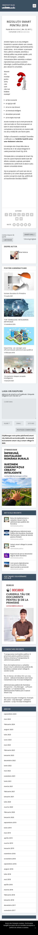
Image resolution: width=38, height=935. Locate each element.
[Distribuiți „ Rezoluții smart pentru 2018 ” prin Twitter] (10, 215)
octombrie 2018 (10, 859)
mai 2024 (7, 719)
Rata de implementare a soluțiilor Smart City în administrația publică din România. (18, 667)
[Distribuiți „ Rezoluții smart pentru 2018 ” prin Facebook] (6, 215)
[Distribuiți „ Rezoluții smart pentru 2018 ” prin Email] (17, 219)
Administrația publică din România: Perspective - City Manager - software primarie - (18, 687)
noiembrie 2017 (9, 910)
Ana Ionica (16, 29)
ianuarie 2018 (9, 900)
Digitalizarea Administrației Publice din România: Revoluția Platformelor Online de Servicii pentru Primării (21, 534)
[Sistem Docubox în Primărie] (19, 281)
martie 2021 (8, 786)
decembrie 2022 (10, 760)
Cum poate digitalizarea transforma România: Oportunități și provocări (19, 565)
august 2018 (8, 869)
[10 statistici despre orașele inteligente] (19, 364)
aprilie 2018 (8, 885)
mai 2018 (7, 879)
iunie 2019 (7, 828)
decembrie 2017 (10, 905)
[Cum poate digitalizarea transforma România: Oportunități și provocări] (6, 564)
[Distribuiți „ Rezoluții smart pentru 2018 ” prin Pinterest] (23, 215)
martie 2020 (8, 807)
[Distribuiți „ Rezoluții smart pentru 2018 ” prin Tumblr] (19, 215)
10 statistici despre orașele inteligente (14, 377)
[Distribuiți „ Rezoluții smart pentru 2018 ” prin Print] (21, 219)
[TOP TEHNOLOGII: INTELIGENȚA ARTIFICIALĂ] (19, 308)
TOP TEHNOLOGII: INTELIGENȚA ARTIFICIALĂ (16, 321)
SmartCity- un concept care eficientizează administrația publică (18, 349)
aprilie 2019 (8, 838)
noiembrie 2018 (9, 854)
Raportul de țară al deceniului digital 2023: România (21, 555)
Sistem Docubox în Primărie (15, 293)
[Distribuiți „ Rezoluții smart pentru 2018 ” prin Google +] (15, 215)
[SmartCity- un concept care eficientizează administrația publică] (19, 336)
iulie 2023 (7, 735)
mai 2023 (7, 745)
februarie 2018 (9, 895)
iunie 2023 (7, 740)
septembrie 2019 (10, 822)
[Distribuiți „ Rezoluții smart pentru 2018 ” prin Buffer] (32, 215)
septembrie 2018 (10, 864)
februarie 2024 (9, 724)
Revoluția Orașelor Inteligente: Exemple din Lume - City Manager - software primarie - (18, 700)
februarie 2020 (9, 812)
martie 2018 (8, 890)
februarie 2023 (9, 750)
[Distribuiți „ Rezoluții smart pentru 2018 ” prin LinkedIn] (27, 215)
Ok (19, 931)
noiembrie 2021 (9, 776)
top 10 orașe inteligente (23, 680)
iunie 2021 (7, 781)
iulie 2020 (7, 802)
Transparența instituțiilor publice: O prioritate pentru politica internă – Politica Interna (17, 656)
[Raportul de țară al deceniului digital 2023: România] (6, 555)
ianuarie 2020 (9, 817)
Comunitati (12, 32)
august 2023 (8, 729)
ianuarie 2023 (9, 755)
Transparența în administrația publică (16, 659)
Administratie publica (16, 526)
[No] (35, 928)
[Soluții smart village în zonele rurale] (6, 545)
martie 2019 (8, 843)
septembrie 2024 (10, 714)
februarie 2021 (9, 791)
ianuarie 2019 (9, 848)
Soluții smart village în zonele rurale (21, 545)
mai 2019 (7, 833)
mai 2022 (7, 771)
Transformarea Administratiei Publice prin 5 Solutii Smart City (17, 691)
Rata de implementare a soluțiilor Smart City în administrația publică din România (19, 521)
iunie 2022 (7, 766)
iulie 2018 (7, 874)
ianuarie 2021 (9, 797)
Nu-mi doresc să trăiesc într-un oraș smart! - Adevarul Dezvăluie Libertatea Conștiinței (18, 678)
